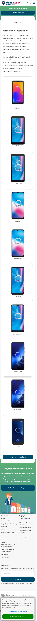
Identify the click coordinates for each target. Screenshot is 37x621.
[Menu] (34, 3)
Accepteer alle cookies (18, 616)
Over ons (3, 518)
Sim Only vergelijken (18, 13)
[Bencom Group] (7, 596)
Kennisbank (4, 529)
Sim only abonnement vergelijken (25, 519)
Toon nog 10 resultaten (17, 457)
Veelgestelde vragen (25, 538)
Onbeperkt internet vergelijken (24, 524)
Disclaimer (4, 527)
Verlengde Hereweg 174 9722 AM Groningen (8, 545)
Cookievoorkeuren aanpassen (18, 611)
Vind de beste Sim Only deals (18, 488)
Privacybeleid (5, 521)
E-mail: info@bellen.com (7, 549)
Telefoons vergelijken (25, 527)
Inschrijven (18, 579)
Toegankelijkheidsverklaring (9, 524)
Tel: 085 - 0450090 (6, 551)
